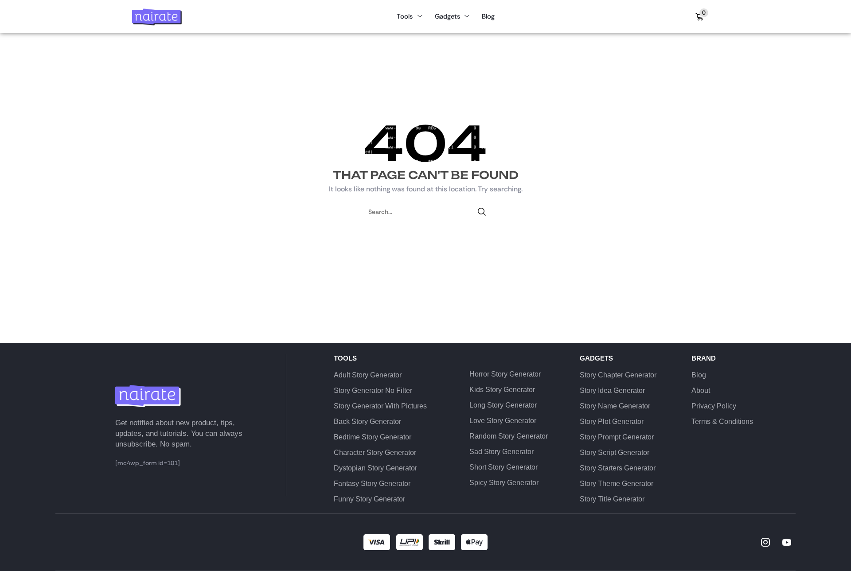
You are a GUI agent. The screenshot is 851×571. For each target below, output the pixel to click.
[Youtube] (786, 542)
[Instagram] (765, 542)
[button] (702, 17)
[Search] (481, 212)
